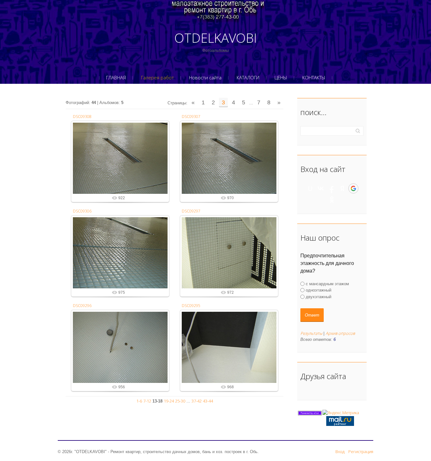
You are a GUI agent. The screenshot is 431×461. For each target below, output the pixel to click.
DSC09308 (82, 116)
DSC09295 (191, 305)
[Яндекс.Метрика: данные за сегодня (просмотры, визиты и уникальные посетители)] (340, 413)
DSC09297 (191, 211)
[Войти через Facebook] (331, 188)
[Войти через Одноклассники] (332, 199)
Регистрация (360, 451)
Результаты (311, 333)
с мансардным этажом (327, 283)
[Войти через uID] (310, 188)
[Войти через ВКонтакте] (321, 188)
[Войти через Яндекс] (342, 188)
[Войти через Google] (353, 188)
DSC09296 (82, 305)
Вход (340, 451)
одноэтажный (318, 290)
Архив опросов (340, 333)
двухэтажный (318, 296)
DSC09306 (82, 211)
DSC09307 (191, 116)
